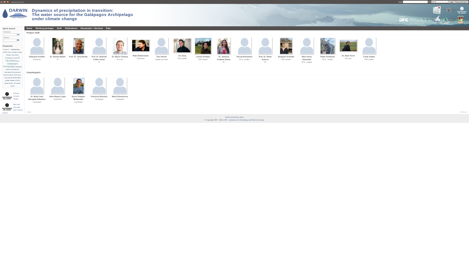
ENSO (13, 61)
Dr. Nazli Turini (348, 56)
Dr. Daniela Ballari (57, 57)
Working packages (45, 28)
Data (108, 28)
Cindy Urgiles (369, 57)
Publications (71, 28)
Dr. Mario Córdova (120, 57)
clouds (15, 58)
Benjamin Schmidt (286, 57)
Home (29, 28)
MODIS (15, 77)
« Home (29, 112)
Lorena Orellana (203, 57)
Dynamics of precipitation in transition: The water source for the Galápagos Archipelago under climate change (82, 14)
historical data (7, 75)
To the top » (463, 112)
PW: (429, 2)
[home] (15, 13)
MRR (19, 77)
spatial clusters (9, 83)
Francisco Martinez (99, 96)
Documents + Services (92, 28)
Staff (59, 28)
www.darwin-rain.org (17, 2)
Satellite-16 (13, 80)
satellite (7, 80)
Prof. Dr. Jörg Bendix (78, 57)
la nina (14, 75)
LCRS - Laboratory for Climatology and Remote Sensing (243, 120)
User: (400, 2)
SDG (18, 80)
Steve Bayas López (57, 96)
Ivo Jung (182, 56)
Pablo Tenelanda (327, 57)
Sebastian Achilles (37, 57)
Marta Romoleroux (120, 96)
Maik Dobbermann (141, 56)
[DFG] (414, 14)
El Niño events (7, 52)
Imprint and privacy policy (234, 117)
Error (17, 61)
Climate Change (17, 52)
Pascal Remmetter (244, 57)
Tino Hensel (161, 57)
